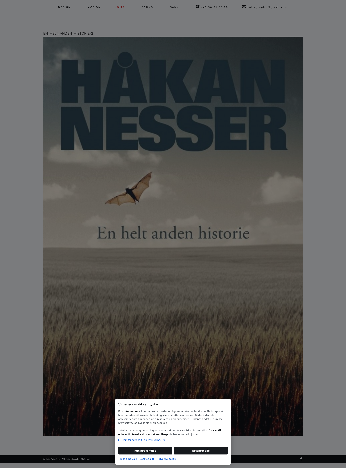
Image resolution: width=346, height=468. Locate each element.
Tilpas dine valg (127, 458)
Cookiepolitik (147, 458)
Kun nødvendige (145, 450)
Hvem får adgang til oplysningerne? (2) (143, 440)
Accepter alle (201, 450)
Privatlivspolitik (167, 458)
